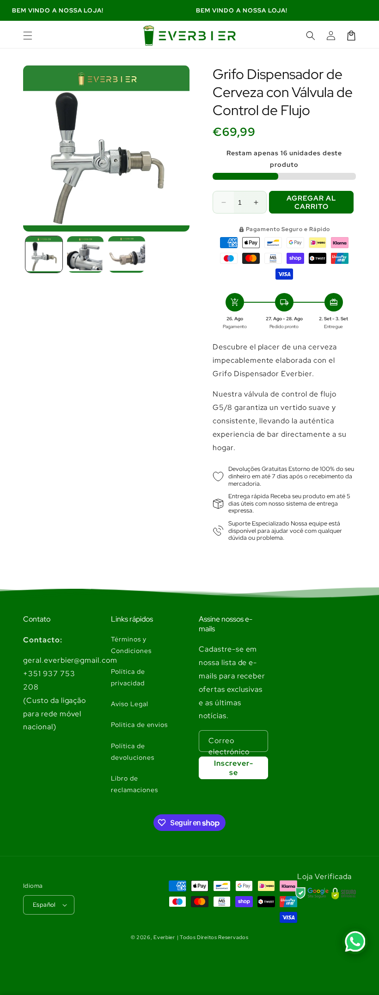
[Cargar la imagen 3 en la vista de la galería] (126, 254)
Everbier (164, 937)
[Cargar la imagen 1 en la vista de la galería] (43, 254)
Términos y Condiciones (131, 645)
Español (44, 905)
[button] (28, 35)
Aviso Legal (129, 704)
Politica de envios (139, 724)
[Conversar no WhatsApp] (355, 941)
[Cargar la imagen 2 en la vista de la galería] (85, 254)
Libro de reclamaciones (134, 784)
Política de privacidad (128, 677)
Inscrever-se (233, 767)
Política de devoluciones (132, 752)
